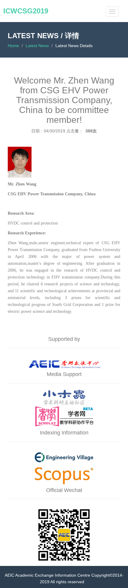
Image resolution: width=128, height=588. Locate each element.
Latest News (37, 45)
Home (13, 45)
